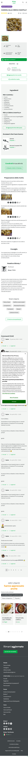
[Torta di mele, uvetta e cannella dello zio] (21, 608)
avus (18, 622)
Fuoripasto (10, 309)
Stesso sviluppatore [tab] (7, 598)
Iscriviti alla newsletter (10, 651)
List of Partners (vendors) (8, 393)
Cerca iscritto (7, 712)
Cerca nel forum (7, 710)
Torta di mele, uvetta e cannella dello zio (20, 619)
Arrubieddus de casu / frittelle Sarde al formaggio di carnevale (6, 619)
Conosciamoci (7, 696)
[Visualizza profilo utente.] (9, 69)
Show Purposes (14, 397)
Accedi (5, 678)
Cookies (14, 754)
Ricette (5, 662)
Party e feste (7, 302)
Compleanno (7, 305)
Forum (5, 689)
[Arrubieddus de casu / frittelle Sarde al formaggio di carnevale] (7, 608)
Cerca (5, 705)
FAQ (22, 750)
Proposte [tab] (17, 598)
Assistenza (6, 699)
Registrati (5, 681)
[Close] (25, 353)
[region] (14, 378)
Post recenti (6, 685)
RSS (4, 714)
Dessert (19, 309)
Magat (7, 351)
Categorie (6, 667)
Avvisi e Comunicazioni (9, 692)
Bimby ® (5, 694)
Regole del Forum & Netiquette (11, 701)
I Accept (14, 401)
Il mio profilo (13, 676)
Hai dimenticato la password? (11, 683)
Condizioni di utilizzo (14, 744)
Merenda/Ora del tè (19, 305)
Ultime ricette (7, 670)
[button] (2, 2)
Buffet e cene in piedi (18, 302)
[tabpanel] (14, 618)
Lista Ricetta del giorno (9, 672)
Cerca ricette (6, 665)
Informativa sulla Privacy (14, 747)
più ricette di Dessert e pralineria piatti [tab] (12, 595)
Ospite (15, 67)
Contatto (18, 741)
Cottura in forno (14, 312)
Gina (6, 556)
